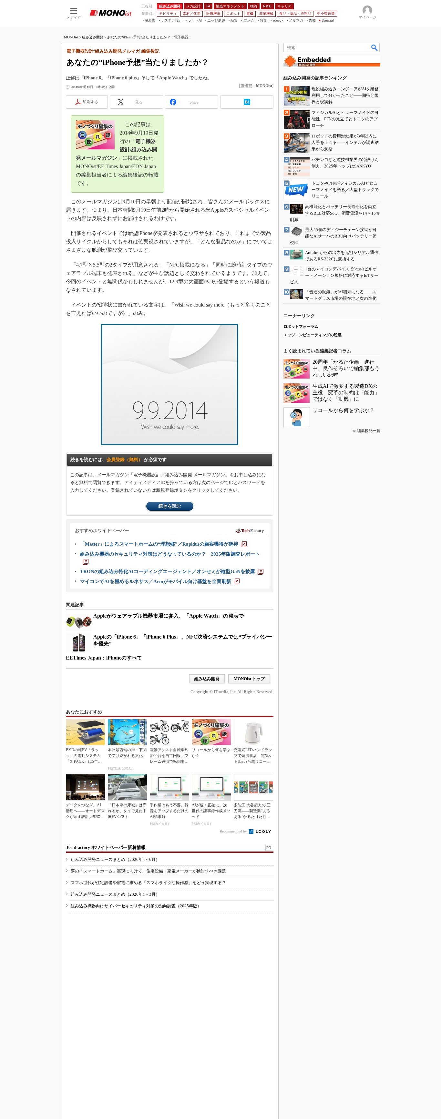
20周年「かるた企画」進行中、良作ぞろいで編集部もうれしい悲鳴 (346, 368)
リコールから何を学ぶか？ (343, 410)
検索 (375, 47)
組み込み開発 (92, 37)
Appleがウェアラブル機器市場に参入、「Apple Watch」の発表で (168, 616)
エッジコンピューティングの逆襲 (312, 335)
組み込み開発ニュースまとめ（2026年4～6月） (115, 859)
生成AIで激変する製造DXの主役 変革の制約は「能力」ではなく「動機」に (346, 392)
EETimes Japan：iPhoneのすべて (104, 657)
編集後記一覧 (368, 430)
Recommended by (234, 831)
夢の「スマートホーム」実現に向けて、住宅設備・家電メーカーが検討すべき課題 (148, 871)
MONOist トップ (249, 678)
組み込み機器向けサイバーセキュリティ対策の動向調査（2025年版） (136, 905)
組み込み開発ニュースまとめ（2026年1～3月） (115, 894)
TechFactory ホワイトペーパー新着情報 (106, 847)
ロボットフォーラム (300, 326)
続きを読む (170, 506)
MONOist (71, 37)
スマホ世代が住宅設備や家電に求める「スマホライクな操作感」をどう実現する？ (148, 882)
